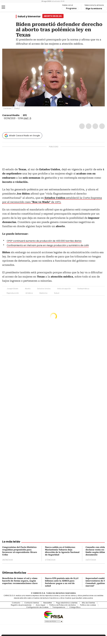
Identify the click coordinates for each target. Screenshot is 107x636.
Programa (71, 8)
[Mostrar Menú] (3, 7)
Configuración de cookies (37, 607)
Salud (56, 293)
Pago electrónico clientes (66, 603)
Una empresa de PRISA (53, 615)
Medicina (43, 293)
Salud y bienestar (29, 16)
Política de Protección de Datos (62, 605)
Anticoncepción (64, 288)
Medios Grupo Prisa (54, 621)
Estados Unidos (44, 288)
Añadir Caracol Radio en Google (24, 135)
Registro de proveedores (21, 605)
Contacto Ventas (31, 603)
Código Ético (74, 607)
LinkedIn (95, 126)
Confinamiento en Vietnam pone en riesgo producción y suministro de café (48, 245)
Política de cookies (88, 605)
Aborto (28, 288)
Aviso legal (40, 605)
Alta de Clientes (88, 603)
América (29, 293)
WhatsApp (102, 126)
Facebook (82, 126)
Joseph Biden (12, 288)
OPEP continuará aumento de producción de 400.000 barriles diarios (44, 240)
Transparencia (58, 607)
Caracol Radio (13, 7)
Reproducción (13, 293)
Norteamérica (83, 288)
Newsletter (47, 603)
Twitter (88, 126)
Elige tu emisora (94, 8)
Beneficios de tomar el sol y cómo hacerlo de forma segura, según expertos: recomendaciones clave (20, 580)
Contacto (16, 603)
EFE (25, 115)
